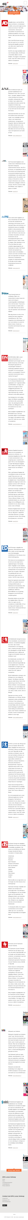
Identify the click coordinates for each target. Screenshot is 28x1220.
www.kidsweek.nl (17, 1075)
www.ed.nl (15, 612)
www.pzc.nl (15, 817)
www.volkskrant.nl (17, 135)
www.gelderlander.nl (18, 717)
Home (3, 1179)
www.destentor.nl (17, 917)
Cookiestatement (6, 1184)
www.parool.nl (16, 268)
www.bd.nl (15, 521)
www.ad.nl (15, 63)
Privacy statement (6, 1185)
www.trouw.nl (16, 330)
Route (4, 1205)
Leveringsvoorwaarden (7, 1182)
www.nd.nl (15, 1147)
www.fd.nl (15, 191)
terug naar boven (14, 1170)
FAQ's (3, 1180)
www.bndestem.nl (17, 424)
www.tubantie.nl (17, 1005)
